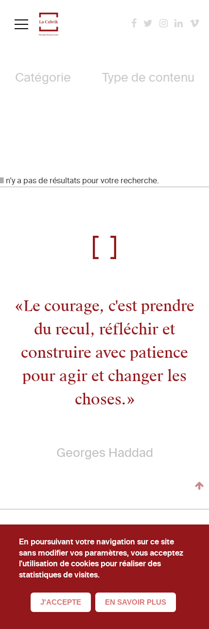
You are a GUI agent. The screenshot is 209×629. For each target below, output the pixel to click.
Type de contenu (148, 77)
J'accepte (60, 602)
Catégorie (43, 77)
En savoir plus (135, 602)
